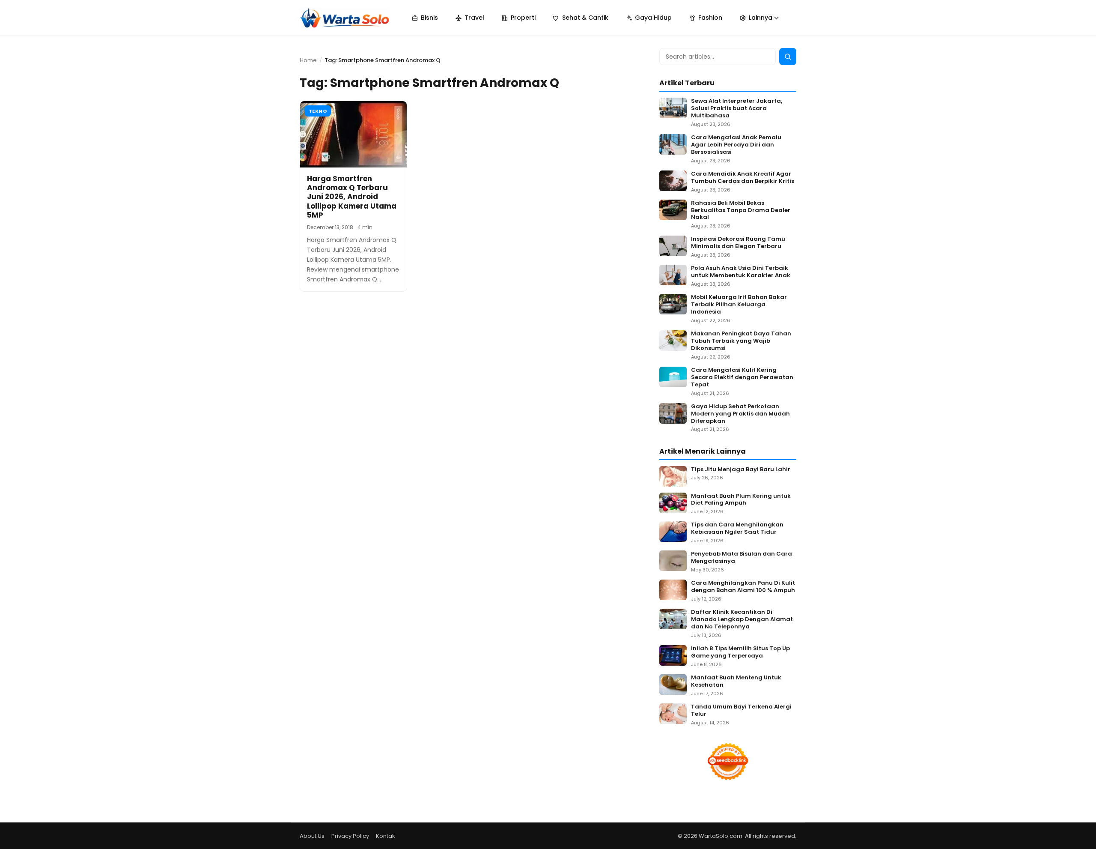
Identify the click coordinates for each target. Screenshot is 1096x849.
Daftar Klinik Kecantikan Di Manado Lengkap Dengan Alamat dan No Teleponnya (742, 620)
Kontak (385, 836)
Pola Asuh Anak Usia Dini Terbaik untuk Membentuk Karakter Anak (740, 272)
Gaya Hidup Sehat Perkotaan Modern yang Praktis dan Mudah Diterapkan (740, 414)
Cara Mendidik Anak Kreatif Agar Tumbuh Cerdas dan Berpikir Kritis (742, 177)
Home (308, 60)
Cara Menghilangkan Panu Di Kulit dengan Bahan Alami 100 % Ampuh (743, 587)
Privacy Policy (350, 836)
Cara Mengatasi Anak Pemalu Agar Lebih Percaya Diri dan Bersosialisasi (736, 145)
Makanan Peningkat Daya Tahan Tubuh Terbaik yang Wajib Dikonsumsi (741, 341)
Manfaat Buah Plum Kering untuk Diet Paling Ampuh (741, 500)
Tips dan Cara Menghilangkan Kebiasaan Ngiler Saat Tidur (737, 528)
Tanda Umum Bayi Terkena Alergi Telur (741, 710)
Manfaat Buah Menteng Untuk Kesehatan (736, 681)
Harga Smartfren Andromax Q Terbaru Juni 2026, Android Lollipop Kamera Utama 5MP (351, 196)
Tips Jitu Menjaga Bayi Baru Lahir (740, 469)
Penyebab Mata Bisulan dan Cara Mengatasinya (741, 557)
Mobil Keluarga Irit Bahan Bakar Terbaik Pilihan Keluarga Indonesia (739, 305)
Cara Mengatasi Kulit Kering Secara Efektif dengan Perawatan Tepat (742, 378)
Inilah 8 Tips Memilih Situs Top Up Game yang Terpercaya (740, 652)
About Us (312, 836)
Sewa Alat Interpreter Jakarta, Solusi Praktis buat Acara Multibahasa (736, 109)
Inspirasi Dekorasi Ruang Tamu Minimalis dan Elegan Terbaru (738, 243)
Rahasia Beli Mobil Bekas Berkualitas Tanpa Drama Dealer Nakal (740, 210)
